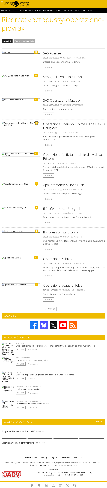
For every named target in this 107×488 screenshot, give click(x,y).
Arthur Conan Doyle (84, 10)
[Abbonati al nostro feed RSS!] (73, 325)
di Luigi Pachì (48, 163)
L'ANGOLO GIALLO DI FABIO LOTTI (28, 386)
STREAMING (20, 343)
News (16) (7, 41)
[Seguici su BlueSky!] (43, 325)
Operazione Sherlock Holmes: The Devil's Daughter (74, 126)
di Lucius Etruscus (51, 58)
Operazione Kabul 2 (58, 259)
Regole (54, 457)
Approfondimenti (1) (24, 41)
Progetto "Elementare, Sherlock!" (18, 431)
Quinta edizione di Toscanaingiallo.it (32, 360)
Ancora (51, 309)
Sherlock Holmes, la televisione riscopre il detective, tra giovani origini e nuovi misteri (55, 345)
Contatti (78, 457)
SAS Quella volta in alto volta (64, 77)
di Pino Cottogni (50, 290)
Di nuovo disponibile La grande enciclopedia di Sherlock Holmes (45, 374)
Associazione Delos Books (46, 465)
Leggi (49, 67)
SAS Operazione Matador (62, 100)
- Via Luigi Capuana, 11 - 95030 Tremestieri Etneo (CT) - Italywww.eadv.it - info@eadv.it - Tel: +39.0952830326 (63, 473)
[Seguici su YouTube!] (63, 325)
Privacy (44, 457)
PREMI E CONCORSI (23, 358)
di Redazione (48, 133)
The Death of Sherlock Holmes (48, 10)
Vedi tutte (99, 422)
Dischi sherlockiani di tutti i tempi (18, 442)
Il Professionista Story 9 (60, 232)
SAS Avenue (52, 53)
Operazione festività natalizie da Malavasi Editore (73, 156)
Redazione (65, 457)
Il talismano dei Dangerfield (28, 389)
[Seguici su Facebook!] (34, 325)
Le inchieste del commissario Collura (32, 403)
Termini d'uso (31, 457)
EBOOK (18, 372)
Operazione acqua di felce (62, 285)
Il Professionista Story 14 (61, 208)
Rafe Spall (68, 10)
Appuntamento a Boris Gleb (63, 185)
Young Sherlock (26, 10)
